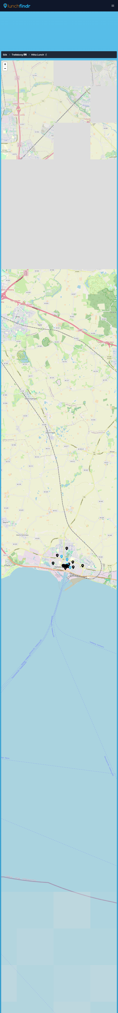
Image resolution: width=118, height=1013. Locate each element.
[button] (82, 566)
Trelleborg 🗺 (19, 54)
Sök (5, 54)
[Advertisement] (59, 31)
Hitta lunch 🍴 (39, 54)
